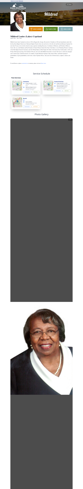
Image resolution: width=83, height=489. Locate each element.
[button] (17, 84)
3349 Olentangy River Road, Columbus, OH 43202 (31, 103)
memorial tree (25, 63)
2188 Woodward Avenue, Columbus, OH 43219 (31, 89)
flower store (43, 63)
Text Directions (27, 91)
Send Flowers (35, 106)
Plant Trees (35, 91)
